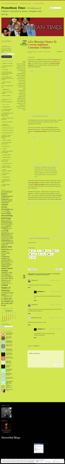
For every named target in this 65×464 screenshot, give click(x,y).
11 (12, 315)
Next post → (59, 269)
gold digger (3, 226)
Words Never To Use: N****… (9, 375)
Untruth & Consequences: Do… (9, 387)
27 (2, 319)
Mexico (11, 240)
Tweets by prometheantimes (6, 101)
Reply (29, 287)
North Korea (9, 243)
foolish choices (8, 221)
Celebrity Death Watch (6, 201)
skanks (23, 96)
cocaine (21, 68)
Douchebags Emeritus (38, 3)
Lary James (8, 385)
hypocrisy (4, 233)
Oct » (5, 320)
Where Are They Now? (20, 106)
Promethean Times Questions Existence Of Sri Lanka (5, 181)
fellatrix (17, 75)
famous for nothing (4, 220)
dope (8, 213)
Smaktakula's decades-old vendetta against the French (6, 259)
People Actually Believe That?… (9, 337)
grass (8, 226)
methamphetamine (21, 90)
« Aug (2, 320)
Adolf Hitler (3, 191)
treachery (9, 280)
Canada (10, 199)
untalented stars (22, 104)
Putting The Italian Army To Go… (9, 354)
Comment (58, 365)
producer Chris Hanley (39, 184)
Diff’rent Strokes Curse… (9, 345)
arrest (56, 59)
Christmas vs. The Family (7, 63)
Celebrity (41, 51)
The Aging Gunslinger (6, 154)
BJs (20, 63)
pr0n (24, 93)
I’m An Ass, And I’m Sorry (7, 163)
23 (8, 318)
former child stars (21, 80)
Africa (11, 191)
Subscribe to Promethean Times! (6, 46)
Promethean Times (13, 7)
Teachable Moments (6, 106)
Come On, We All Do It (6, 95)
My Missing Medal (5, 177)
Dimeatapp (23, 70)
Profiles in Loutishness (6, 140)
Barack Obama (4, 195)
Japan (11, 235)
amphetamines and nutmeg (41, 131)
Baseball (10, 196)
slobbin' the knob (20, 98)
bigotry (2, 197)
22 (6, 318)
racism (11, 249)
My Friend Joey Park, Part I (7, 132)
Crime (48, 51)
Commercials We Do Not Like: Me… (9, 342)
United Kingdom (9, 283)
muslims (3, 243)
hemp (6, 230)
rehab (20, 95)
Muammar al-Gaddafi (5, 241)
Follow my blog (38, 452)
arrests (17, 63)
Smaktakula (35, 51)
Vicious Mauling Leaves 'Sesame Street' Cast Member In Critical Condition (7, 73)
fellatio (24, 73)
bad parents (9, 192)
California (4, 199)
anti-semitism (3, 192)
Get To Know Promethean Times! (10, 3)
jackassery (7, 235)
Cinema (45, 51)
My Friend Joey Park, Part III (8, 127)
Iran (11, 234)
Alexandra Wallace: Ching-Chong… (9, 334)
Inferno (21, 81)
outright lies (4, 245)
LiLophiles (21, 85)
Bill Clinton (6, 197)
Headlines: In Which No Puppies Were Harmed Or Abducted (6, 136)
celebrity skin (19, 65)
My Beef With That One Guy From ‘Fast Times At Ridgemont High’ (7, 114)
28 (4, 319)
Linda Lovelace (35, 182)
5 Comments (60, 51)
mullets (12, 241)
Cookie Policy (31, 461)
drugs (22, 72)
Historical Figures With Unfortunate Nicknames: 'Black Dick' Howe (7, 78)
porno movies (22, 91)
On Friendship (5, 69)
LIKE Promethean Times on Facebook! (6, 41)
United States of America (5, 288)
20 (2, 318)
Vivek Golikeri (8, 332)
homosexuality (4, 231)
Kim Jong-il (4, 237)
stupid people (5, 266)
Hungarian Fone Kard (6, 157)
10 (10, 315)
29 (6, 319)
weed (3, 295)
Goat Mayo (4, 148)
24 (10, 318)
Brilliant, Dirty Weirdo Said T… (9, 362)
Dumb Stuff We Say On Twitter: (6, 100)
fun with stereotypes (6, 222)
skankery (8, 253)
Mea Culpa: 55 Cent (6, 146)
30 (8, 319)
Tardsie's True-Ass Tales (6, 274)
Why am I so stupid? (6, 300)
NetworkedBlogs (37, 443)
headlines (5, 228)
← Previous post (32, 269)
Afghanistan (8, 191)
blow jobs (23, 63)
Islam (2, 235)
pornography (20, 93)
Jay (6, 389)
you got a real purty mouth (7, 303)
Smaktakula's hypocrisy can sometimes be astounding (6, 265)
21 (4, 318)
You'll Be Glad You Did (7, 56)
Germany (10, 224)
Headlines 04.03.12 (6, 89)
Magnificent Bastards (25, 3)
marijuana (5, 240)
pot (7, 249)
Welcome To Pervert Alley (7, 121)
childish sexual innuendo (5, 206)
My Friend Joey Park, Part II (7, 130)
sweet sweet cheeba (6, 269)
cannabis (3, 201)
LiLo (18, 85)
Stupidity (30, 52)
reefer (3, 252)
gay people (4, 224)
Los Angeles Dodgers (9, 238)
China (11, 209)
